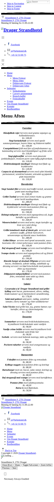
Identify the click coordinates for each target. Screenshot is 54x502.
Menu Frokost (19, 78)
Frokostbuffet (19, 98)
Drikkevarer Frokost (22, 83)
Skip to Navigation (15, 3)
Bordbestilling (13, 109)
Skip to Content (14, 6)
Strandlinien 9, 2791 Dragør (14, 20)
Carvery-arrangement (22, 93)
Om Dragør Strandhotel (17, 104)
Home (10, 73)
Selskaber (11, 88)
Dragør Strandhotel (27, 453)
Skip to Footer (13, 8)
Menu (9, 75)
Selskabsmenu (19, 91)
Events (10, 101)
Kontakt (10, 106)
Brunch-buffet (19, 96)
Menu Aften (18, 80)
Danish (34, 2)
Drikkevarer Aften (21, 86)
